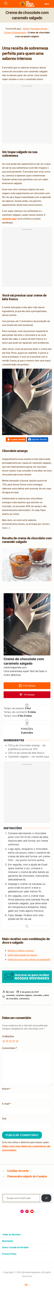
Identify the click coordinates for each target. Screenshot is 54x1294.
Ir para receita (17, 439)
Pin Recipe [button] (28, 694)
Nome (6, 1088)
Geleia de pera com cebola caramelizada (29, 959)
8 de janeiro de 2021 (29, 992)
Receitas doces (39, 28)
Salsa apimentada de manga (22, 955)
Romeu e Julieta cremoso (21, 950)
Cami (11, 992)
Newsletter (7, 1241)
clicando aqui (9, 218)
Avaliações (8, 1036)
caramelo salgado (24, 995)
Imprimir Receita (39, 439)
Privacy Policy (9, 1254)
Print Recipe (28, 685)
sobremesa (24, 998)
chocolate (37, 995)
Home (26, 28)
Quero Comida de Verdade (15, 1247)
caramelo (10, 995)
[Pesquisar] (46, 1198)
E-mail (6, 1103)
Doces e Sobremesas (15, 32)
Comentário (9, 1048)
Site (4, 1118)
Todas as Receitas (11, 1234)
